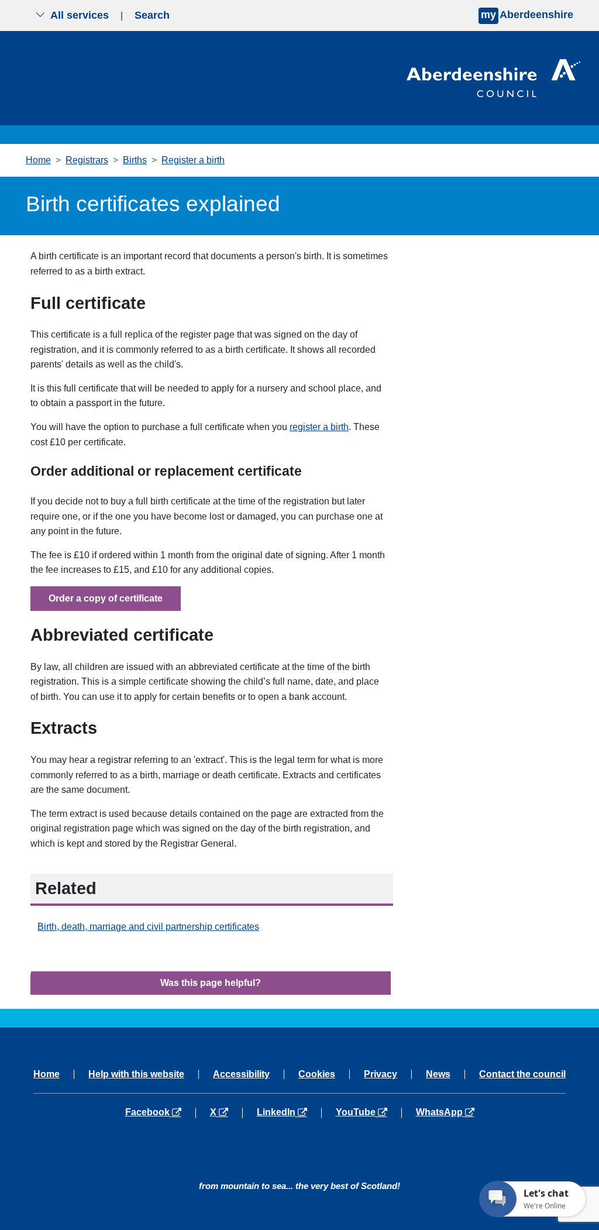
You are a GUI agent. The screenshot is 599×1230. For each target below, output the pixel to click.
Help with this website (136, 1074)
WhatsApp (444, 1112)
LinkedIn (288, 1112)
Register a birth (193, 160)
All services (79, 15)
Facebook (160, 1112)
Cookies (316, 1074)
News (438, 1074)
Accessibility (241, 1074)
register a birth (319, 427)
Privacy (380, 1074)
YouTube (368, 1112)
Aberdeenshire (527, 14)
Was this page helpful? (210, 983)
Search (152, 15)
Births (135, 160)
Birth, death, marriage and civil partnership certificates (148, 927)
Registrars (87, 160)
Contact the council (522, 1074)
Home (38, 160)
